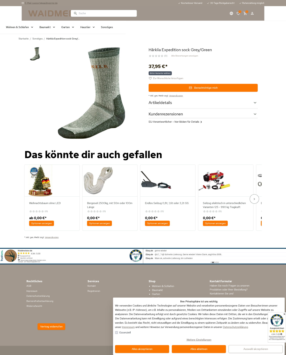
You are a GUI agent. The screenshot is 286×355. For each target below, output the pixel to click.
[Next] (254, 199)
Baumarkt (157, 290)
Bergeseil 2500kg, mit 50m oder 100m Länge (109, 205)
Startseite (24, 38)
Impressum (128, 327)
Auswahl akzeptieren (255, 349)
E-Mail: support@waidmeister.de (41, 3)
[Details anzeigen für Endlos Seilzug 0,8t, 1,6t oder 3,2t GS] (156, 180)
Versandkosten (176, 95)
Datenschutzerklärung (235, 327)
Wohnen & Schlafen (163, 286)
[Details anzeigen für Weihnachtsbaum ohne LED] (40, 180)
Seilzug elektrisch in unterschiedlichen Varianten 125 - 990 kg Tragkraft (224, 205)
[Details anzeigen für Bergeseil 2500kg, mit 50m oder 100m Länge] (98, 180)
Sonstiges (37, 38)
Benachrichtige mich (206, 87)
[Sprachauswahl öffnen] (231, 13)
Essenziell (125, 332)
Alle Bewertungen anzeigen (184, 55)
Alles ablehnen (198, 349)
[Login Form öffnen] (252, 13)
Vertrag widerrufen (51, 326)
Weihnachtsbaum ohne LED (45, 203)
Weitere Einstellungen (199, 339)
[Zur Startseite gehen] (48, 13)
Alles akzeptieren (142, 349)
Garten (156, 294)
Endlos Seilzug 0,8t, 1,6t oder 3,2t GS (167, 203)
